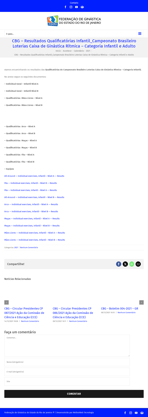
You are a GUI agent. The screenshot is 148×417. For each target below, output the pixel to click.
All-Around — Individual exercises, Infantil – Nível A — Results (34, 176)
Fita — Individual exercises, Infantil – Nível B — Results (30, 183)
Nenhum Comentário (29, 247)
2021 (16, 247)
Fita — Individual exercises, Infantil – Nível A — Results (30, 190)
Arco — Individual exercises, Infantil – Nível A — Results (31, 204)
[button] (6, 302)
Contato (74, 2)
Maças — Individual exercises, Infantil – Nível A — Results (32, 218)
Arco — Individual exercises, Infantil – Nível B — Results (31, 211)
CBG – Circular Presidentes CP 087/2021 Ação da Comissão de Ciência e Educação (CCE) (24, 313)
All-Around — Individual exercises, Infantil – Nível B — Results (34, 197)
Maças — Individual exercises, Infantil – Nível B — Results (32, 225)
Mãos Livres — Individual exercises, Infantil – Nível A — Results (34, 232)
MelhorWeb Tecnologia (83, 412)
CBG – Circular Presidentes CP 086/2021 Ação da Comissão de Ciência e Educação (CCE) (73, 313)
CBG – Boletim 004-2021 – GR (119, 308)
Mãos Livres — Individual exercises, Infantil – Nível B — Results (34, 240)
